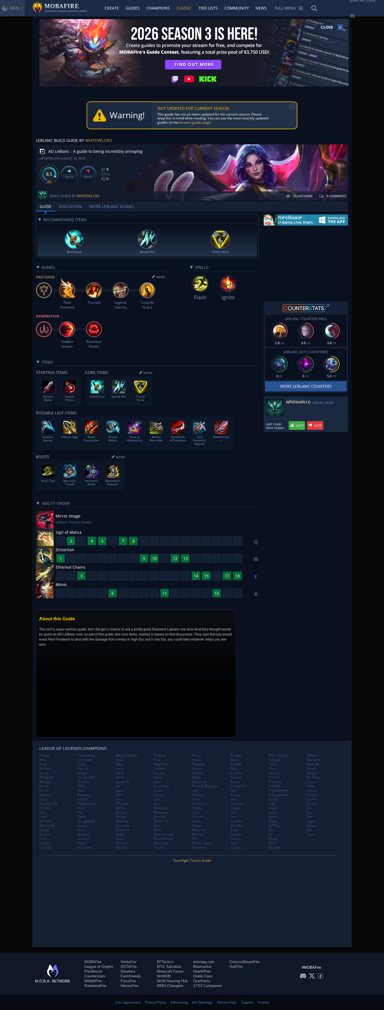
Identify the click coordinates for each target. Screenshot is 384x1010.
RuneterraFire (95, 986)
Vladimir (274, 847)
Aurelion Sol (48, 804)
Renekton (199, 847)
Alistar (44, 773)
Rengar (235, 755)
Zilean (311, 825)
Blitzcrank (47, 825)
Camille (45, 847)
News (261, 8)
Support (247, 1002)
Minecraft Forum (170, 971)
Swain (235, 838)
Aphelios (46, 795)
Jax (118, 786)
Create (112, 8)
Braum (44, 834)
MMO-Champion (170, 986)
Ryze (234, 768)
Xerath (311, 773)
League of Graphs (98, 966)
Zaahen (312, 804)
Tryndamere (278, 790)
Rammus (199, 830)
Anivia (44, 786)
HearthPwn (202, 971)
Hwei (120, 760)
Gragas (83, 834)
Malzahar (161, 812)
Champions (158, 8)
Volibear (312, 755)
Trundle (274, 786)
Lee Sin (159, 773)
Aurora (44, 808)
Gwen (82, 843)
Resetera (128, 971)
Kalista (121, 812)
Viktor (272, 843)
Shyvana (236, 804)
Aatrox (44, 755)
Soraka (235, 834)
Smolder (236, 825)
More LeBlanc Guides (111, 206)
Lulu (157, 799)
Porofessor (93, 971)
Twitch (273, 799)
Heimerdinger (127, 755)
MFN (14, 8)
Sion (233, 812)
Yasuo (311, 782)
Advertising (179, 1002)
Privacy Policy (155, 1002)
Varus (272, 812)
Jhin (118, 795)
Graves (83, 838)
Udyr (272, 804)
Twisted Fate (278, 795)
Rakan (197, 825)
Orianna (198, 795)
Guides (133, 8)
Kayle (120, 834)
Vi (269, 834)
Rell (195, 838)
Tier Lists (208, 8)
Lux (156, 804)
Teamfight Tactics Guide (192, 860)
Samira (235, 773)
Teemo (273, 773)
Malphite (161, 808)
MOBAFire (92, 962)
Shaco (235, 795)
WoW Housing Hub (172, 981)
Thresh (273, 777)
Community (236, 8)
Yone (310, 786)
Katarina (122, 830)
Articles (264, 1002)
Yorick (311, 790)
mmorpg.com (203, 962)
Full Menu (285, 8)
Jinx (118, 799)
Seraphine (238, 786)
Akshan (45, 768)
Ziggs (310, 821)
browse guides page (195, 122)
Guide (45, 206)
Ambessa (46, 777)
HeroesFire (129, 986)
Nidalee (198, 773)
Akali (43, 764)
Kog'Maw (161, 764)
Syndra (235, 847)
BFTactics (165, 962)
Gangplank (86, 821)
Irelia (120, 768)
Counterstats (94, 976)
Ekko (81, 786)
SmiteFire (128, 962)
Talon (272, 764)
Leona (158, 777)
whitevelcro (98, 140)
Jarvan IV (122, 782)
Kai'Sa (120, 808)
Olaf (195, 790)
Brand (44, 830)
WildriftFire (93, 981)
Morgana (161, 843)
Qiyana (197, 816)
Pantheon (199, 804)
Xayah (311, 768)
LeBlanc (160, 768)
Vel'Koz (274, 825)
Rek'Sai (197, 834)
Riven (234, 760)
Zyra (309, 834)
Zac (309, 808)
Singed (235, 808)
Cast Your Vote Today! (275, 426)
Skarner (236, 821)
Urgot (272, 808)
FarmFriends (131, 976)
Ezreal (82, 799)
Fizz (80, 812)
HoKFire (236, 966)
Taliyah (274, 760)
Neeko (197, 768)
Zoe (309, 830)
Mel (157, 825)
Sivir (233, 816)
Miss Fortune (164, 834)
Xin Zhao (313, 777)
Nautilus (198, 764)
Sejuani (236, 777)
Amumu (45, 782)
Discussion (70, 206)
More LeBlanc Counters (306, 386)
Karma (121, 816)
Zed (309, 812)
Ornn (196, 799)
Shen (234, 799)
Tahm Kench (278, 755)
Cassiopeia (86, 755)
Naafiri (159, 847)
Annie (43, 790)
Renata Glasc (202, 843)
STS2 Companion (207, 986)
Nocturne (199, 782)
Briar (43, 838)
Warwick (313, 760)
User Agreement (128, 1002)
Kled (157, 760)
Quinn (196, 821)
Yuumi (311, 799)
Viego (272, 838)
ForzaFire (128, 981)
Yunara (312, 795)
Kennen (122, 843)
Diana (82, 773)
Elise (81, 790)
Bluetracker (202, 966)
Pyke (195, 812)
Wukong (312, 764)
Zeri (309, 816)
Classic (184, 8)
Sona (234, 830)
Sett (233, 790)
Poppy (197, 808)
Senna (235, 782)
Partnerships (227, 1002)
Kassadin (123, 825)
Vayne (273, 816)
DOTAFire (129, 966)
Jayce (120, 790)
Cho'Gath (85, 760)
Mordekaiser (164, 838)
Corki (82, 764)
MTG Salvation (169, 966)
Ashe (43, 799)
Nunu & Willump (204, 786)
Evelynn (84, 795)
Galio (82, 816)
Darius (83, 768)
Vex (271, 830)
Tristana (274, 782)
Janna (120, 777)
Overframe (201, 981)
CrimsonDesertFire (244, 962)
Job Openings (202, 1002)
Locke (158, 790)
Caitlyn (44, 843)
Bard (43, 816)
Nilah (196, 777)
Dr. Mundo (86, 777)
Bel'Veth (45, 821)
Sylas (234, 843)
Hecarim (84, 847)
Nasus (197, 760)
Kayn (119, 838)
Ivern (120, 773)
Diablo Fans (203, 976)
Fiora (81, 808)
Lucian (159, 795)
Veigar (273, 821)
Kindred (160, 755)
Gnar (81, 830)
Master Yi (161, 821)
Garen (82, 825)
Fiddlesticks (87, 804)
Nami (196, 755)
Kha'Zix (121, 847)
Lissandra (161, 786)
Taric (272, 768)
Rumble (236, 764)
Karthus (122, 821)
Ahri (42, 760)
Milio (157, 830)
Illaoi (119, 764)
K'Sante (122, 804)
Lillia (157, 782)
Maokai (159, 816)
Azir (42, 812)
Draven (83, 782)
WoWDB (164, 976)
